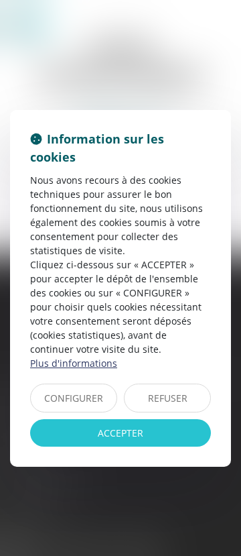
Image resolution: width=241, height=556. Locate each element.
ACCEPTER (120, 433)
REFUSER (167, 398)
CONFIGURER (73, 398)
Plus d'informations (73, 363)
